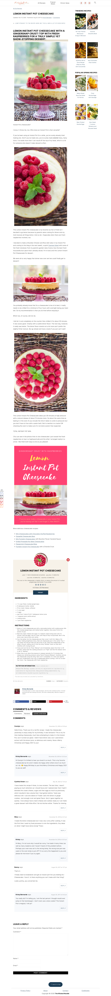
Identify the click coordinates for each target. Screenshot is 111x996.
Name (15, 958)
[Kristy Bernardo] (17, 694)
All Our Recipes (17, 8)
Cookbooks (86, 991)
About (45, 991)
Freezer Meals (53, 3)
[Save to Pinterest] (1, 499)
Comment (17, 932)
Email (15, 965)
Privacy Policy (25, 991)
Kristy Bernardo (27, 689)
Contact (65, 991)
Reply (63, 747)
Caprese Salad (53, 245)
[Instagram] (89, 3)
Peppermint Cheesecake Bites (26, 544)
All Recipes (41, 3)
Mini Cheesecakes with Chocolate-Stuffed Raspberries (35, 534)
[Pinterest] (85, 3)
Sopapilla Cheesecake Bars (25, 536)
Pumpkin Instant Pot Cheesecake (27, 547)
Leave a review (40, 713)
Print (40, 592)
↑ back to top (55, 984)
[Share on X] (1, 496)
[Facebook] (81, 3)
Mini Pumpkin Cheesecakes (25, 539)
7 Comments (56, 17)
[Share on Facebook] (1, 493)
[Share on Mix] (1, 505)
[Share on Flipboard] (1, 502)
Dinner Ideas (64, 3)
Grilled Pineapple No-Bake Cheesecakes (30, 541)
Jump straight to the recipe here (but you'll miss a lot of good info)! (40, 23)
